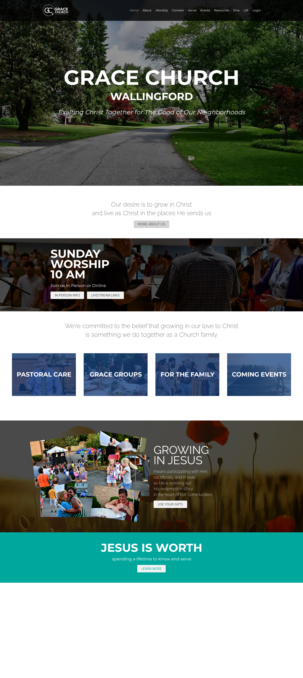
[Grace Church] (60, 10)
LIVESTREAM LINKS (105, 295)
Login (256, 10)
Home (134, 10)
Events (205, 10)
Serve (192, 10)
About (147, 10)
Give (236, 10)
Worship (162, 10)
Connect (178, 10)
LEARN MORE (151, 568)
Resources (221, 10)
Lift (246, 10)
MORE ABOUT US (151, 224)
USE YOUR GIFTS (170, 504)
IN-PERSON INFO (67, 295)
